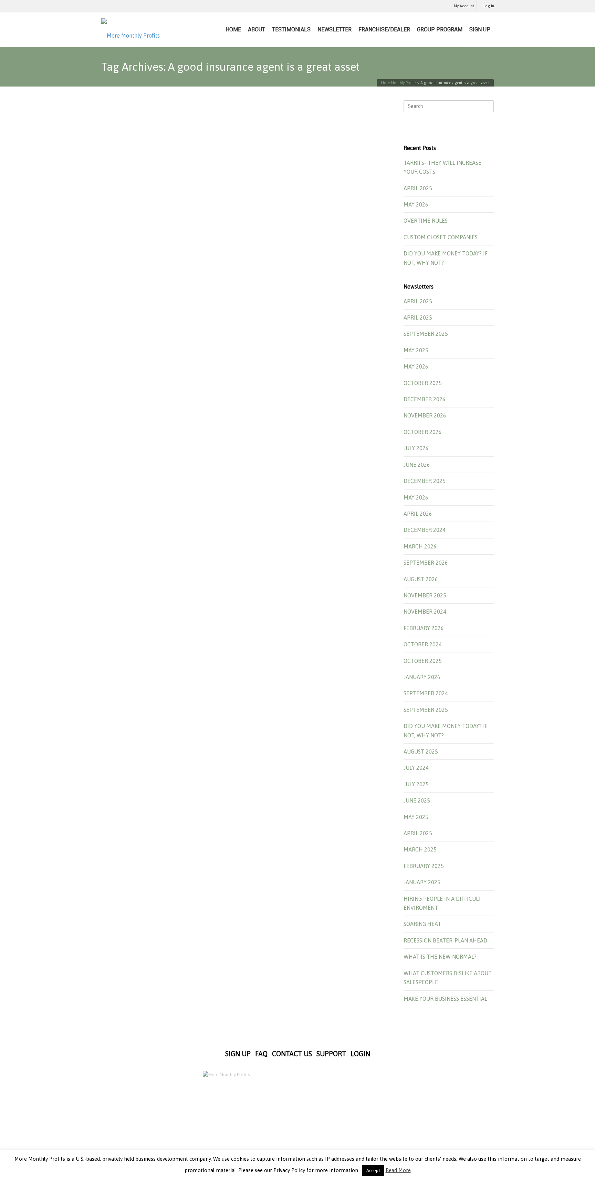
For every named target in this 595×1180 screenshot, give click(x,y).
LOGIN (360, 1054)
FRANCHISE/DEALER (384, 29)
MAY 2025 (416, 350)
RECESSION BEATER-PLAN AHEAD (445, 940)
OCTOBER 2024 (423, 644)
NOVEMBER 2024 (425, 611)
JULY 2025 (416, 784)
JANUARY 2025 (422, 882)
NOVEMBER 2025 (425, 595)
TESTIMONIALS (291, 29)
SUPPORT (331, 1054)
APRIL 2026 (418, 514)
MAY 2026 (416, 204)
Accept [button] (373, 1170)
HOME (233, 29)
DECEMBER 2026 (425, 399)
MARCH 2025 (420, 849)
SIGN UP (479, 29)
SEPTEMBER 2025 (426, 334)
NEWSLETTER (334, 29)
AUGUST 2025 (421, 751)
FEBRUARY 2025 (424, 866)
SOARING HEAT (422, 924)
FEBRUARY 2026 (424, 628)
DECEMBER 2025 (425, 481)
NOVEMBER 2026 (425, 415)
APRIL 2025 (418, 188)
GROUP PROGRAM (439, 29)
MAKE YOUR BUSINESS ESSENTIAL (445, 999)
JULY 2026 (416, 448)
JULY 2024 (416, 768)
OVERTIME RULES (426, 221)
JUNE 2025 (417, 800)
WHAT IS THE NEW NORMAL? (440, 957)
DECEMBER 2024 (425, 530)
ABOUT (256, 29)
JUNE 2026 (417, 465)
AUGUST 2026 (421, 579)
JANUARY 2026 (422, 677)
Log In (488, 6)
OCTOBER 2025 (423, 383)
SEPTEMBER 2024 (426, 693)
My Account (464, 6)
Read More (398, 1170)
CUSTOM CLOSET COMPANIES (441, 237)
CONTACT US (292, 1054)
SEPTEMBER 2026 (426, 562)
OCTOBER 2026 (423, 432)
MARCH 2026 (420, 546)
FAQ (261, 1054)
